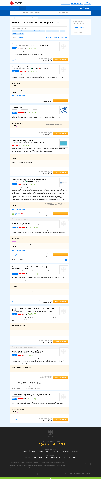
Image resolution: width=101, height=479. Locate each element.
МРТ (60, 457)
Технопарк (15, 33)
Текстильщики (56, 30)
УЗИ (65, 457)
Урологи (47, 451)
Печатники (49, 30)
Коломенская (42, 30)
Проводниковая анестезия (78, 27)
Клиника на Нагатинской (21, 223)
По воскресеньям (63, 37)
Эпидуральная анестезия (78, 30)
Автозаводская (16, 30)
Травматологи (55, 451)
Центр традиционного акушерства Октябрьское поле (25, 386)
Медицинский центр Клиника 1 (23, 141)
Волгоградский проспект (26, 30)
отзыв (14, 184)
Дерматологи (75, 451)
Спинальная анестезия (77, 29)
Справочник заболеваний (51, 457)
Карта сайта (20, 473)
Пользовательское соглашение (46, 473)
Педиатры (33, 451)
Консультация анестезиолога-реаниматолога (79, 25)
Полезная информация (30, 473)
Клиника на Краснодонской (18, 259)
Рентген (74, 457)
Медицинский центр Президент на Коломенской (29, 180)
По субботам (54, 37)
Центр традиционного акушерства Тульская (28, 351)
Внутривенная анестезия (78, 21)
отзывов (15, 227)
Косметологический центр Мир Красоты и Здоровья (31, 394)
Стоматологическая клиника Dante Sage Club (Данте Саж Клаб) (33, 309)
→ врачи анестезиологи (18, 25)
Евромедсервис (17, 107)
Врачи (29, 8)
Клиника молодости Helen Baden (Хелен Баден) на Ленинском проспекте (30, 267)
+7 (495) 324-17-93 (76, 3)
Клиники (22, 8)
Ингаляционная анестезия (78, 23)
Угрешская (21, 33)
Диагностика (14, 8)
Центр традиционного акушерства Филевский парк (25, 382)
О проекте (12, 473)
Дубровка (35, 30)
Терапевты (40, 451)
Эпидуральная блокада (77, 32)
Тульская (63, 30)
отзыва (14, 48)
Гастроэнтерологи (65, 451)
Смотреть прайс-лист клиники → (19, 95)
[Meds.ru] (50, 433)
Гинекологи (25, 451)
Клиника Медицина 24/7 (20, 67)
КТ (69, 457)
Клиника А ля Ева (18, 44)
